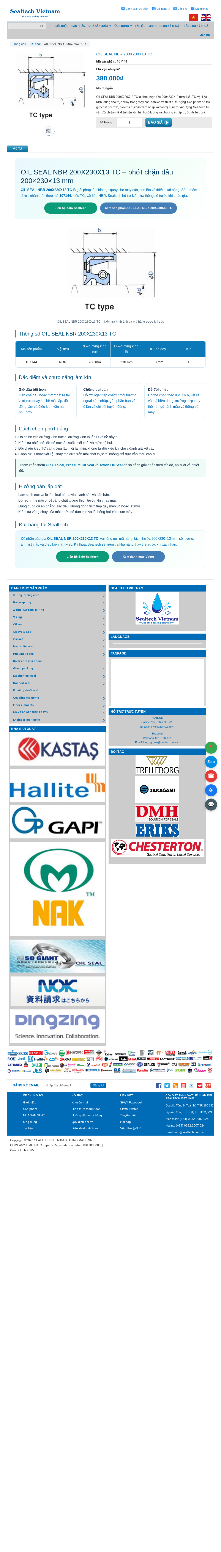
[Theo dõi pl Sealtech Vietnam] (191, 1085)
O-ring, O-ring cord (26, 595)
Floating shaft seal (25, 690)
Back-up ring (22, 602)
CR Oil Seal (55, 465)
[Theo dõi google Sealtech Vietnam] (208, 1085)
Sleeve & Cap (22, 631)
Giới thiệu (29, 1102)
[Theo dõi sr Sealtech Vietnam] (199, 1085)
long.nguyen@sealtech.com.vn (161, 742)
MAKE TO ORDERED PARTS (30, 712)
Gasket (18, 639)
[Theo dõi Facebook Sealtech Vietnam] (158, 1085)
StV (31, 1150)
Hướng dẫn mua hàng (87, 1115)
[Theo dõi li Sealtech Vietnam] (175, 1085)
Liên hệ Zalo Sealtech (71, 208)
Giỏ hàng (163, 8)
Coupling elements (26, 697)
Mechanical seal (24, 675)
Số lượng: (106, 122)
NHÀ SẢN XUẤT (34, 1115)
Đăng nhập (201, 8)
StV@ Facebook (131, 1102)
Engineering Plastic (26, 719)
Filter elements (23, 705)
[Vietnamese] (192, 17)
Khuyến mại (80, 1102)
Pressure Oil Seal (80, 465)
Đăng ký (182, 8)
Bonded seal (21, 683)
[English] (205, 17)
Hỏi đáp (125, 1122)
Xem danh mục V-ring (138, 556)
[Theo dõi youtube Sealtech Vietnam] (183, 1085)
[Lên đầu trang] (205, 1528)
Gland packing (23, 668)
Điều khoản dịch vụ (85, 1128)
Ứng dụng (30, 1122)
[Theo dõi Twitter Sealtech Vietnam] (167, 1085)
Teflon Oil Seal (111, 465)
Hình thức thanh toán (86, 1109)
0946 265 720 (165, 722)
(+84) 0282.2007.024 (194, 1118)
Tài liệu (28, 1128)
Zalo (211, 762)
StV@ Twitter (129, 1109)
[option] (49, 131)
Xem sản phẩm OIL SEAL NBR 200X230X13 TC (138, 208)
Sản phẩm (30, 1109)
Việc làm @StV (130, 1128)
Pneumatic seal (24, 653)
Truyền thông (129, 1115)
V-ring (17, 617)
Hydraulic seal (23, 646)
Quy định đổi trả (82, 1122)
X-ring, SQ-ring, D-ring (28, 609)
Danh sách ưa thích (137, 8)
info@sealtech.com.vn (161, 726)
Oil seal (18, 624)
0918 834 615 (163, 738)
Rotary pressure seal (27, 661)
